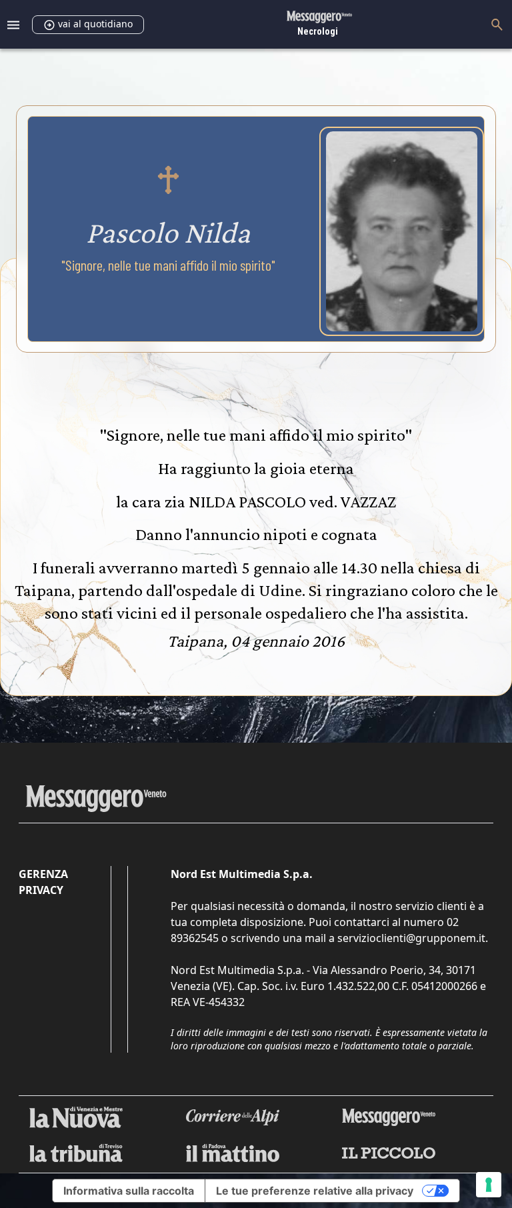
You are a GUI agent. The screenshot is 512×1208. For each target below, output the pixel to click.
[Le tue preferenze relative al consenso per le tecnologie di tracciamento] (488, 1184)
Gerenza (43, 874)
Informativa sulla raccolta (128, 1190)
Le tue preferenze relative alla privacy (314, 1190)
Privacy (41, 890)
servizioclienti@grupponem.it (411, 938)
